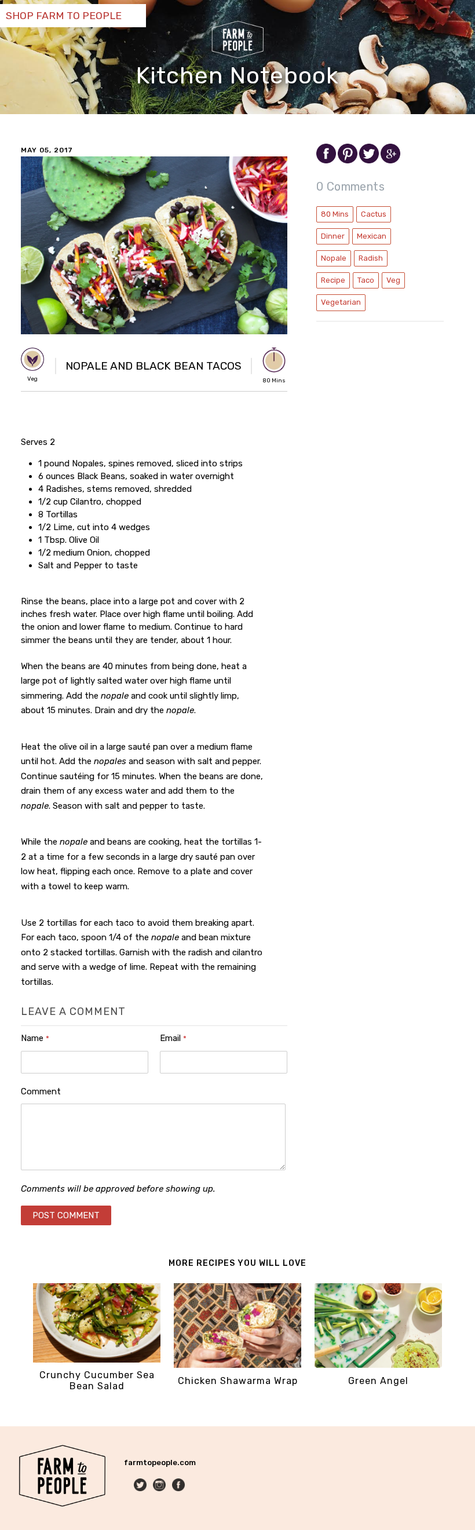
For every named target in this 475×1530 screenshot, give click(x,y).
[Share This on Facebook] (327, 160)
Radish (371, 258)
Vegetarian (341, 302)
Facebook (179, 1485)
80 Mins (335, 214)
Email (173, 1038)
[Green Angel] (378, 1365)
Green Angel (378, 1380)
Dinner (333, 236)
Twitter (141, 1485)
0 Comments (350, 186)
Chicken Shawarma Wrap (238, 1380)
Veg (393, 280)
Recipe (333, 280)
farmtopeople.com (160, 1462)
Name (35, 1038)
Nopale (333, 258)
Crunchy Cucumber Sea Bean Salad (97, 1381)
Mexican (371, 236)
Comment (41, 1091)
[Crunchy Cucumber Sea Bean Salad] (96, 1360)
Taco (365, 280)
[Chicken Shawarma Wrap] (237, 1365)
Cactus (373, 214)
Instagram (160, 1485)
